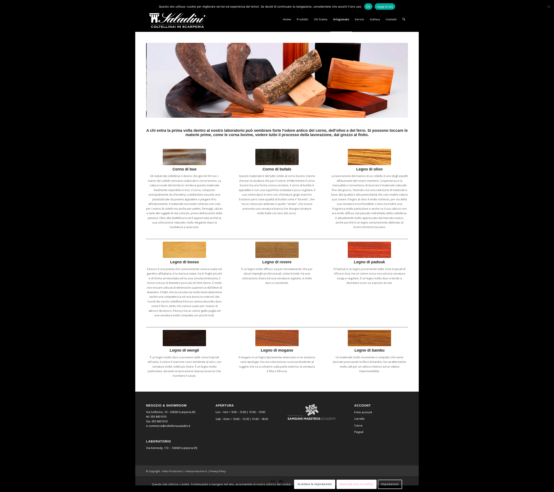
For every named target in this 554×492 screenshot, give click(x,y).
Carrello (359, 419)
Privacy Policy (218, 471)
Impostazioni (390, 484)
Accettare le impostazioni (315, 484)
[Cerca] (403, 19)
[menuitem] (287, 19)
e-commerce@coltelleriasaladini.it (168, 426)
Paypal (358, 432)
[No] (548, 6)
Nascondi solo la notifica (356, 484)
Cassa (358, 425)
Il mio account (363, 412)
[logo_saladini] (177, 19)
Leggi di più (385, 6)
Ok (368, 6)
